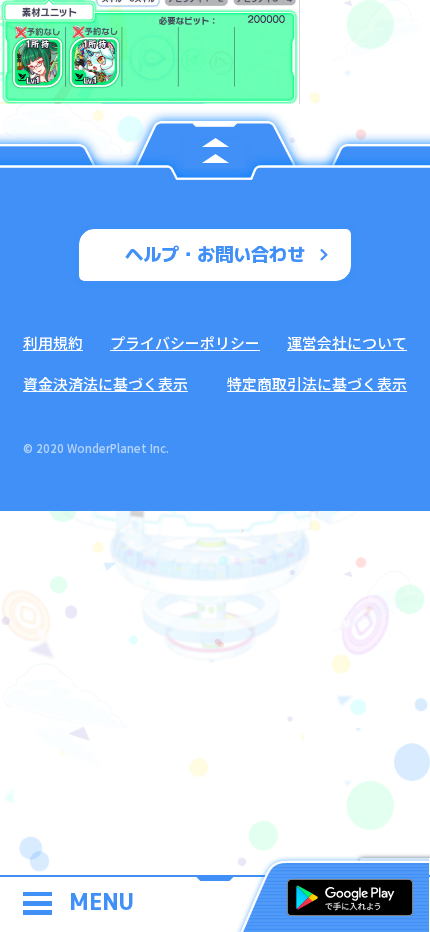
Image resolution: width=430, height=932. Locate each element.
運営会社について (347, 342)
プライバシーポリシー (185, 342)
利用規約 (53, 342)
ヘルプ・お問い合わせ (215, 254)
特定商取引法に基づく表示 (317, 383)
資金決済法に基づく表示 (105, 383)
